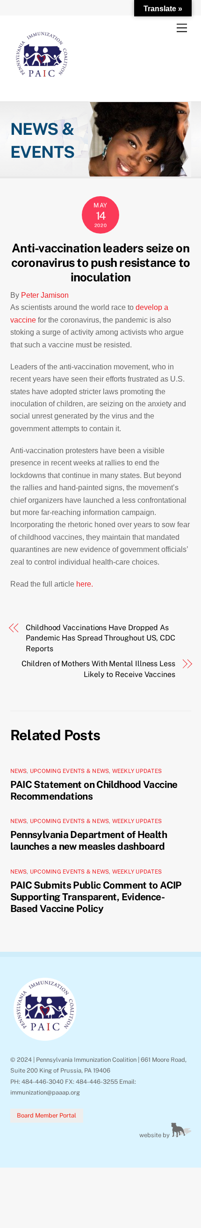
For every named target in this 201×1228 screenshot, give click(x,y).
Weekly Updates (137, 771)
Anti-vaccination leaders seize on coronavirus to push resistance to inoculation (100, 262)
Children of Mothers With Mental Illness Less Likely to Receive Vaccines (98, 668)
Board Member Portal (46, 1115)
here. (85, 584)
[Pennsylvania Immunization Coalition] (41, 84)
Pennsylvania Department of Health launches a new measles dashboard (88, 840)
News (18, 771)
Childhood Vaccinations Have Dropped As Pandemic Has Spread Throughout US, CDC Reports (100, 638)
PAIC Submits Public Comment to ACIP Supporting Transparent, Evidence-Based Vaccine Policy (96, 896)
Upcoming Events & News (69, 771)
